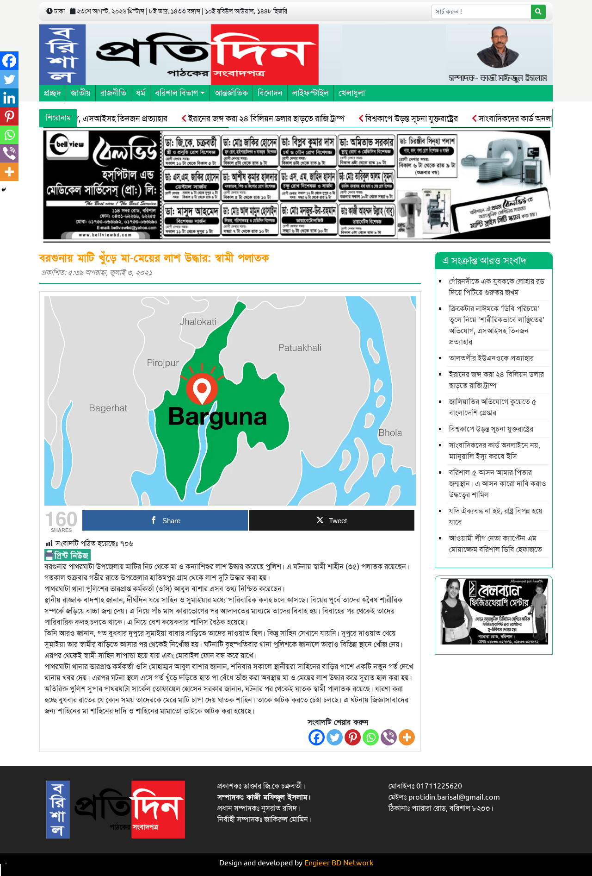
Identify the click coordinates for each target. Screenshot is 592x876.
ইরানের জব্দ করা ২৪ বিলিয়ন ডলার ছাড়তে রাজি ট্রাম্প (249, 118)
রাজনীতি (113, 93)
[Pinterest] (353, 737)
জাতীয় (81, 93)
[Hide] (3, 190)
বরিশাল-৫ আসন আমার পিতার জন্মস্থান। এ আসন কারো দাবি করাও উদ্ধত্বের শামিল (497, 484)
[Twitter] (335, 737)
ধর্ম (140, 93)
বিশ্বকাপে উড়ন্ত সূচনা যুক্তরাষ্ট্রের (394, 118)
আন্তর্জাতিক (231, 93)
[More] (407, 737)
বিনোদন (270, 93)
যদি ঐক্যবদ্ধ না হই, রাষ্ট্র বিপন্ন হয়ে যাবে (496, 517)
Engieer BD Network (338, 863)
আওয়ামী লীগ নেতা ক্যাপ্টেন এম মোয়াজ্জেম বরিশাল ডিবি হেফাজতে (495, 544)
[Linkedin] (9, 97)
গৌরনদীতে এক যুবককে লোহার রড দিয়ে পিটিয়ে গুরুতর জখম (496, 287)
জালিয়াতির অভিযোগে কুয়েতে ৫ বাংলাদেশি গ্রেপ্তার (492, 407)
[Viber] (389, 737)
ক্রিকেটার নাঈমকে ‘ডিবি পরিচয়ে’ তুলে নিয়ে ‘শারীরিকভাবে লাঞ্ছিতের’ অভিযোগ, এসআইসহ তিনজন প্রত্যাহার (496, 325)
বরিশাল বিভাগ (176, 93)
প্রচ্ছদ (52, 93)
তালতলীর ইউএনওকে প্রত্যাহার (491, 358)
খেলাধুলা (352, 93)
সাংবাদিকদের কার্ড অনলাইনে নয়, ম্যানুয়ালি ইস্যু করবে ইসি (494, 451)
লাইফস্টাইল (310, 93)
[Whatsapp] (371, 737)
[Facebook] (316, 737)
